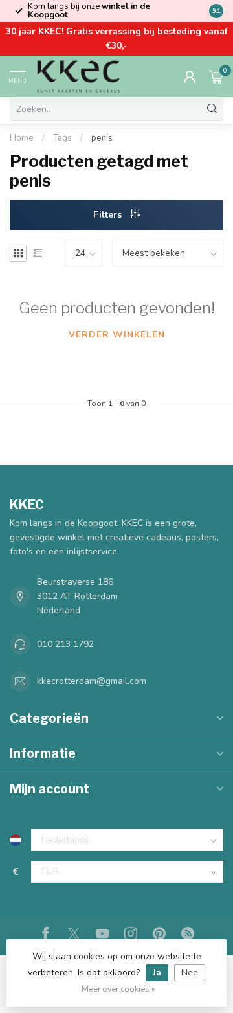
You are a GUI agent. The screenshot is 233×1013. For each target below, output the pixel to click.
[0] (216, 76)
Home (22, 138)
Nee (189, 972)
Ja (157, 972)
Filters (108, 215)
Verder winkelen (117, 334)
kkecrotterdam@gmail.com (91, 681)
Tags (62, 138)
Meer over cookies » (118, 988)
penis (102, 138)
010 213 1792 (65, 644)
